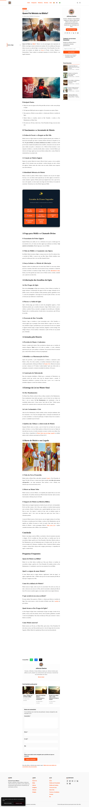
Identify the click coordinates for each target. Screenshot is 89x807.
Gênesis (34, 789)
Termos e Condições (54, 792)
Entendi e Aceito (19, 803)
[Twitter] (75, 33)
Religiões (34, 787)
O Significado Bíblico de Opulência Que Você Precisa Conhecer (73, 67)
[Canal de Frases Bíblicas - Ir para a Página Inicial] (9, 2)
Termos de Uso (53, 787)
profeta (56, 601)
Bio (50, 796)
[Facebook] (65, 33)
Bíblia (34, 44)
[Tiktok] (71, 33)
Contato (51, 794)
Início (28, 2)
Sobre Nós (51, 789)
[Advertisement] (41, 66)
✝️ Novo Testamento (41, 210)
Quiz (51, 2)
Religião (34, 792)
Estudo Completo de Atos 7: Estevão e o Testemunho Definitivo (73, 88)
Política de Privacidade (54, 783)
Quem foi (24, 8)
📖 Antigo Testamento (29, 210)
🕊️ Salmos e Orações (52, 210)
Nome (26, 732)
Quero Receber (71, 52)
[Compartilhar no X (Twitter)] (40, 660)
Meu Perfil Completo (71, 29)
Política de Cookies (53, 785)
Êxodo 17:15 (47, 363)
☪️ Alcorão (29, 215)
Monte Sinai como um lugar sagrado (46, 433)
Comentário (27, 716)
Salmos (34, 785)
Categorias (34, 2)
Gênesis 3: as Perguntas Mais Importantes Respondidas (73, 74)
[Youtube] (69, 33)
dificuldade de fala (55, 270)
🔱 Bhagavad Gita (53, 215)
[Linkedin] (73, 33)
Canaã (48, 478)
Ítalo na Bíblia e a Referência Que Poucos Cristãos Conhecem (73, 81)
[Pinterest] (77, 33)
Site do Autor (41, 677)
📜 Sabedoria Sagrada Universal (41, 221)
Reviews (46, 2)
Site (25, 746)
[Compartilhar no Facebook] (36, 660)
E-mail (26, 739)
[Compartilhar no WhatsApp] (31, 660)
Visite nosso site (51, 525)
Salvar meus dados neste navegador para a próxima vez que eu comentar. (39, 755)
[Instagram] (67, 33)
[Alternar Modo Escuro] (80, 3)
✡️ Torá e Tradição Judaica (41, 215)
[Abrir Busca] (77, 3)
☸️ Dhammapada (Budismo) (29, 221)
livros (42, 50)
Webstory (40, 2)
